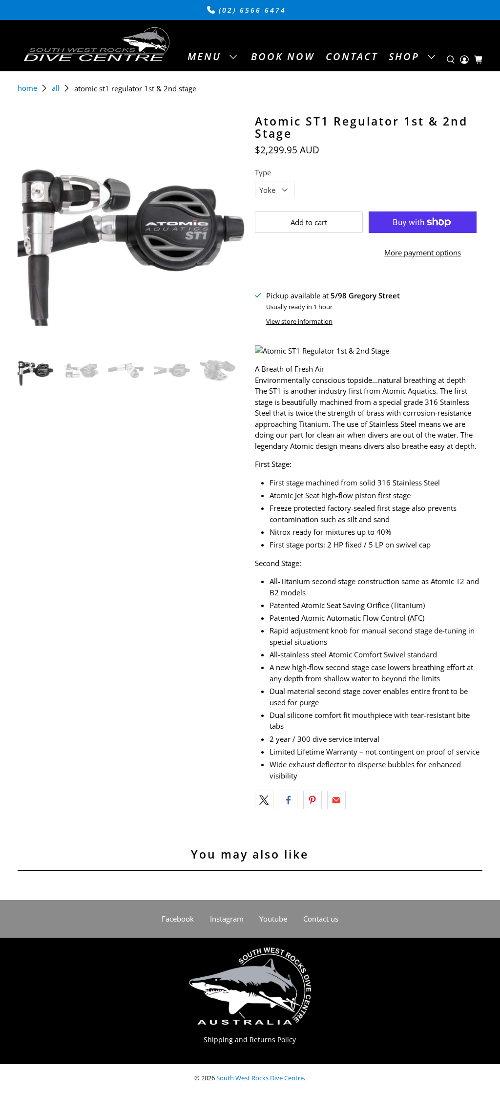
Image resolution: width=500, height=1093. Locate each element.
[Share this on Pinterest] (312, 800)
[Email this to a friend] (336, 800)
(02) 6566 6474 (250, 10)
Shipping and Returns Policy (250, 1039)
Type (263, 172)
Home (27, 88)
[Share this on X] (264, 800)
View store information (299, 321)
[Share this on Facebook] (288, 800)
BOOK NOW (282, 56)
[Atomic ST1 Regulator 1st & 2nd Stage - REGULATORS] (131, 229)
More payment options (422, 252)
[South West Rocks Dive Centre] (96, 45)
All (56, 88)
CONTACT (352, 56)
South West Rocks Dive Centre (260, 1078)
